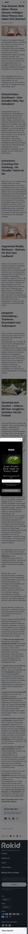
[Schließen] (25, 929)
